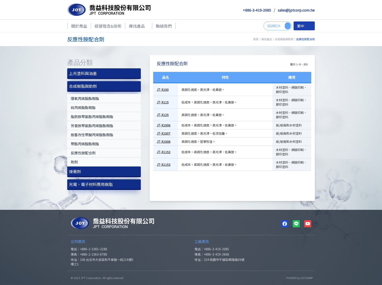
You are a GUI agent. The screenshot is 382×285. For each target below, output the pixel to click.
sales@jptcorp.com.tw (296, 10)
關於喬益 (79, 26)
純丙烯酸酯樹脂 (83, 107)
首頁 (255, 39)
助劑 (74, 161)
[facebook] (284, 223)
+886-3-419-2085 (257, 10)
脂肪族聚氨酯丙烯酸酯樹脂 (92, 116)
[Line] (296, 223)
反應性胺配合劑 (83, 152)
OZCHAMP (306, 278)
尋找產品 (137, 26)
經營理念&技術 (108, 26)
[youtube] (307, 223)
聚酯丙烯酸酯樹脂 (85, 143)
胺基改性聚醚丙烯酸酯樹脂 (92, 134)
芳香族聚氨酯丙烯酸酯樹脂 (92, 125)
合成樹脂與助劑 (284, 39)
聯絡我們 (164, 26)
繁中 (300, 26)
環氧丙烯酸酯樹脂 (85, 98)
